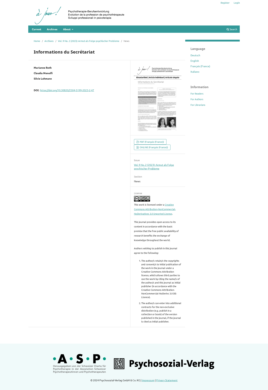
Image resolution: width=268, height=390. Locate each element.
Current (36, 29)
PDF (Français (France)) (151, 141)
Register (225, 2)
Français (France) (200, 66)
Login (237, 2)
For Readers (197, 93)
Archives (52, 29)
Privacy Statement (167, 380)
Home (37, 40)
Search (233, 29)
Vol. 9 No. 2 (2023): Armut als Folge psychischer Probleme (88, 40)
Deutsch (195, 55)
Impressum (148, 380)
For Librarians (198, 104)
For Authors (197, 99)
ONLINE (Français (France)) (153, 147)
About (67, 29)
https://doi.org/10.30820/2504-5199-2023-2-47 (67, 90)
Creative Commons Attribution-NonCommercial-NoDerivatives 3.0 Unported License (155, 209)
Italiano (195, 71)
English (195, 60)
